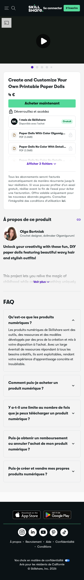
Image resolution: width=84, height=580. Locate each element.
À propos (15, 541)
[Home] (36, 8)
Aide (48, 541)
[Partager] (79, 220)
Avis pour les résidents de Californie (42, 564)
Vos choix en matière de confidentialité (38, 560)
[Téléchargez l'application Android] (57, 515)
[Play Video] (43, 41)
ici (63, 200)
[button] (6, 8)
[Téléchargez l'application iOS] (26, 515)
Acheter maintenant (42, 103)
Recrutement (33, 541)
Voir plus (39, 282)
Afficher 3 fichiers (39, 164)
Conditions (44, 546)
